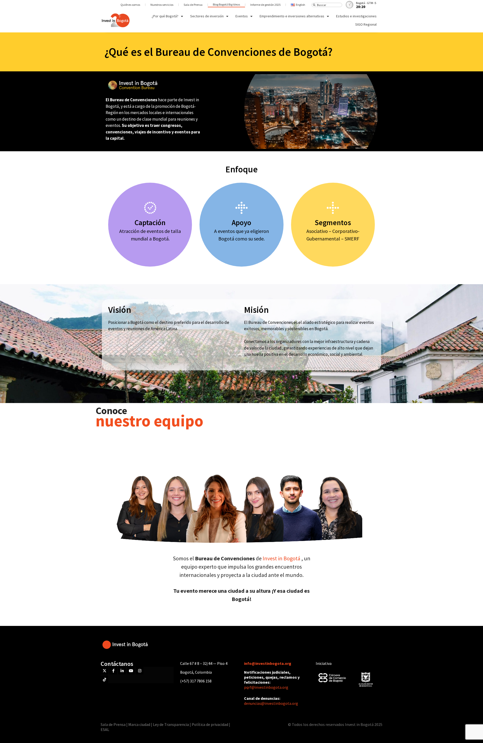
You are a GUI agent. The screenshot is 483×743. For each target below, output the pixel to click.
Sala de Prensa (193, 5)
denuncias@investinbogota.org (271, 703)
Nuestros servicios (161, 5)
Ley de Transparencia (171, 724)
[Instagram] (139, 670)
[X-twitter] (104, 670)
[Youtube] (131, 670)
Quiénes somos (130, 5)
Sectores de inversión (207, 16)
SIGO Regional (366, 24)
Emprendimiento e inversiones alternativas (292, 16)
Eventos (241, 16)
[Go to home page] (116, 20)
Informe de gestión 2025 (265, 5)
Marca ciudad (139, 724)
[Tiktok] (104, 679)
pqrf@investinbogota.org (266, 687)
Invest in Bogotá (282, 558)
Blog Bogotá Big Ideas (226, 4)
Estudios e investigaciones (356, 16)
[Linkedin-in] (122, 670)
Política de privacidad (210, 724)
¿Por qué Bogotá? (165, 16)
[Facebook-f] (113, 670)
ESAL (105, 729)
